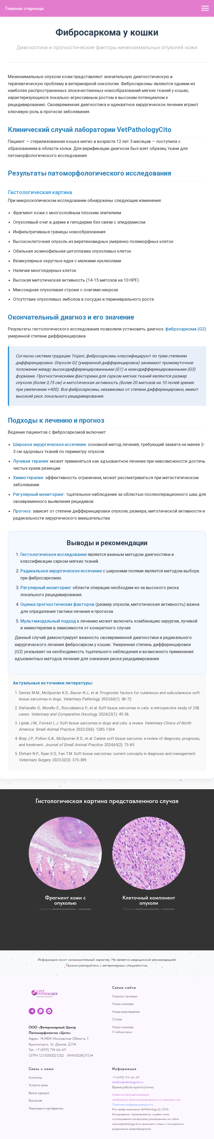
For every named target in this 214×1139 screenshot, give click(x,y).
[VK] (49, 1011)
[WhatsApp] (40, 1011)
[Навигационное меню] (205, 8)
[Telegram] (32, 1011)
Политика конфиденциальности (132, 1104)
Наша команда (123, 1004)
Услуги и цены (38, 1085)
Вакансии (35, 1100)
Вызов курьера (39, 1093)
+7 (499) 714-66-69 (125, 1077)
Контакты (35, 1077)
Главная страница (124, 996)
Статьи (117, 1019)
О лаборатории (122, 1032)
